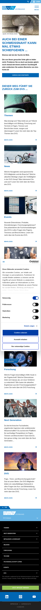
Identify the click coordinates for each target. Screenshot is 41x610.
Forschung (8, 550)
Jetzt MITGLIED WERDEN (20, 588)
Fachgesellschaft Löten (13, 562)
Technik (6, 556)
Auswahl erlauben (20, 339)
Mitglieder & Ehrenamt (12, 539)
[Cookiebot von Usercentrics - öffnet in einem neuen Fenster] (29, 261)
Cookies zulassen (20, 333)
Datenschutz (26, 604)
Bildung (6, 545)
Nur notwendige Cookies (20, 346)
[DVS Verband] (13, 8)
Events (6, 567)
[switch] (36, 304)
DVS (5, 573)
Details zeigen (29, 326)
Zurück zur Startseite (20, 75)
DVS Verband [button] (7, 518)
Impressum (14, 604)
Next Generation (10, 533)
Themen (6, 528)
